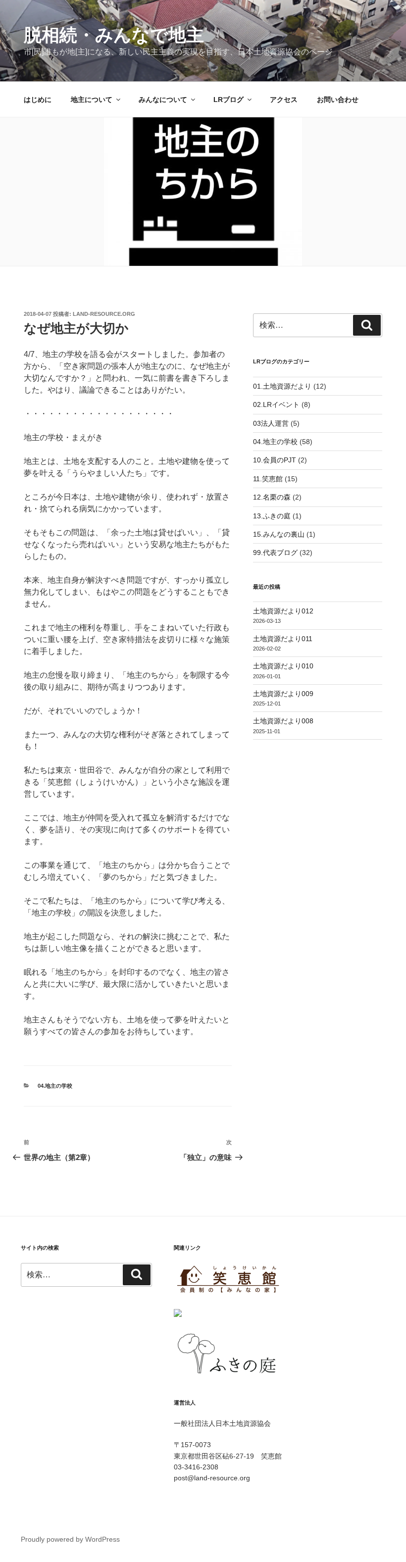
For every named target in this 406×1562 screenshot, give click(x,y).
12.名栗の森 (272, 497)
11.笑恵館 (268, 479)
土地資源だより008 (283, 721)
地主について (91, 99)
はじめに (37, 99)
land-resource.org (104, 314)
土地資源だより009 (283, 694)
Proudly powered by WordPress (70, 1539)
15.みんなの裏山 (278, 534)
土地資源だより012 (283, 611)
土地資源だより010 (283, 666)
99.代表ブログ (275, 552)
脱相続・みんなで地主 (114, 35)
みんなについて (163, 99)
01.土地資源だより (282, 386)
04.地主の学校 (55, 1086)
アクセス (284, 99)
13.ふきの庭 (272, 516)
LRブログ (228, 99)
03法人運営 (271, 423)
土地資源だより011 (282, 639)
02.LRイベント (276, 404)
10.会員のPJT (274, 460)
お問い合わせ (337, 99)
